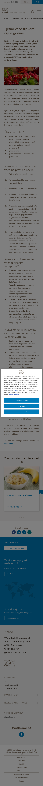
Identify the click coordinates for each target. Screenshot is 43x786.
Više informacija (14, 394)
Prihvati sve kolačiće (21, 400)
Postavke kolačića (22, 412)
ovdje (15, 390)
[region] (21, 393)
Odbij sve (21, 406)
